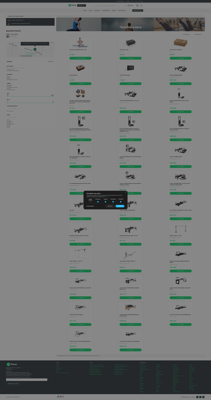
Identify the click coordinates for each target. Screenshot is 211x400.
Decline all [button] (110, 206)
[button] (90, 206)
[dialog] (105, 200)
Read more (106, 196)
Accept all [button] (120, 206)
